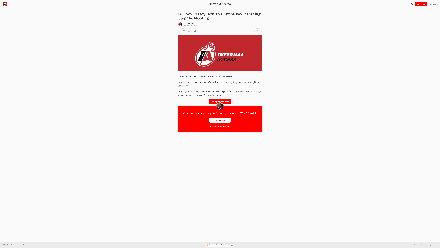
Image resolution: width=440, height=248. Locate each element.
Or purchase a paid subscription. (220, 126)
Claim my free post (220, 120)
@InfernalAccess (224, 76)
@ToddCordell (207, 76)
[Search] (406, 4)
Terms (19, 245)
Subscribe (421, 4)
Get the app (229, 245)
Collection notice (27, 245)
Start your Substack (215, 245)
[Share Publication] (412, 4)
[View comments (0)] (189, 30)
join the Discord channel (199, 82)
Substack (417, 245)
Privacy (13, 245)
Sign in (433, 4)
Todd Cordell (189, 23)
